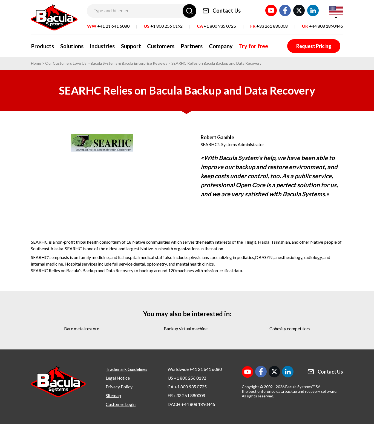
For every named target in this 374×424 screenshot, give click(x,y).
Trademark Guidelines (126, 369)
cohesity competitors (289, 328)
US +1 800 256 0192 (187, 377)
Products (42, 46)
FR (269, 26)
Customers (160, 46)
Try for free (253, 46)
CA (216, 26)
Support (131, 46)
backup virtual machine (186, 328)
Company (221, 46)
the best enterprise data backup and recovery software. (289, 391)
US (163, 26)
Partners (192, 46)
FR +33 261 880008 (186, 395)
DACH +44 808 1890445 (191, 404)
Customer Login (121, 404)
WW (108, 26)
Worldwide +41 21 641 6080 (195, 369)
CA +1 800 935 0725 (187, 386)
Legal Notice (118, 377)
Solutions (72, 46)
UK (322, 26)
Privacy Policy (119, 386)
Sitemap (113, 395)
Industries (102, 46)
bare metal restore (81, 328)
